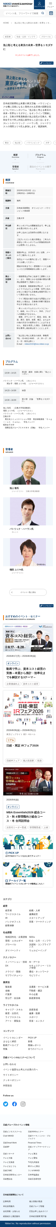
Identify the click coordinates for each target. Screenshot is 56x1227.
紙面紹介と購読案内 (11, 1216)
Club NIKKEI (8, 1136)
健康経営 (33, 914)
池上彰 (17, 143)
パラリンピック (33, 143)
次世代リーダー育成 (16, 827)
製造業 (8, 987)
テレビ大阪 (7, 1158)
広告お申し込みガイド (38, 1211)
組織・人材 (34, 910)
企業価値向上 (13, 684)
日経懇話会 (7, 1179)
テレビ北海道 (8, 1162)
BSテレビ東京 (34, 1166)
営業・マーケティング (40, 921)
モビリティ (34, 975)
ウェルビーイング (38, 950)
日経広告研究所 (34, 1179)
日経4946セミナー (36, 1132)
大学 (47, 143)
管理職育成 (35, 827)
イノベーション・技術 (16, 962)
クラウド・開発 (13, 971)
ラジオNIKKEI (34, 1170)
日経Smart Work (10, 1143)
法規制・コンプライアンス (40, 945)
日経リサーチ (8, 1154)
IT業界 (8, 994)
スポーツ (33, 1017)
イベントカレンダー (13, 1037)
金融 (7, 990)
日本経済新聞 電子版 (38, 1216)
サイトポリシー (10, 1075)
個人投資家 (28, 760)
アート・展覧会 (13, 1021)
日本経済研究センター (12, 1175)
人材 (46, 827)
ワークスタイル (13, 914)
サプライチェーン (14, 975)
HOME (6, 23)
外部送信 (7, 1085)
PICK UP (32, 1037)
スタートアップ (36, 918)
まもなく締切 (9, 1041)
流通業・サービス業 (39, 987)
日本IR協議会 (33, 1175)
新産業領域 (34, 998)
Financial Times (34, 1143)
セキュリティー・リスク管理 (40, 966)
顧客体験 (9, 925)
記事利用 (7, 1201)
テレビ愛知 (32, 1158)
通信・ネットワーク (39, 971)
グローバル (46, 37)
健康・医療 (34, 1013)
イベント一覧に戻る (28, 592)
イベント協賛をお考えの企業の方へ (20, 1069)
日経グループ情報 (36, 1206)
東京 (7, 143)
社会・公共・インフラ (26, 37)
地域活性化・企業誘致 (16, 937)
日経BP (6, 1147)
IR (6, 918)
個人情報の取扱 (35, 1201)
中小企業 (33, 994)
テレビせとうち (9, 1166)
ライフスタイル (13, 1017)
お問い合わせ (9, 1064)
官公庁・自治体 (13, 998)
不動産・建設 (35, 990)
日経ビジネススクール (12, 1132)
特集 (5, 1049)
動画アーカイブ (10, 1045)
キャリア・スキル (14, 1009)
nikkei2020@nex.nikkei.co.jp (37, 344)
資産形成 (33, 1009)
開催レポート (34, 1045)
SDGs (32, 937)
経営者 (8, 37)
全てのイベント (35, 1049)
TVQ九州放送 (33, 1162)
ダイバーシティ (13, 950)
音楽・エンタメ (36, 1021)
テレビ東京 (32, 1154)
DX (6, 965)
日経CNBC (7, 1170)
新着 (30, 1041)
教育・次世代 (11, 1013)
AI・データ (34, 962)
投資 (39, 760)
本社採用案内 (8, 1206)
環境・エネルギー (14, 940)
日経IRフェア (13, 760)
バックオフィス (13, 921)
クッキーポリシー (12, 1080)
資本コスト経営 (30, 684)
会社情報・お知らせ (11, 1211)
